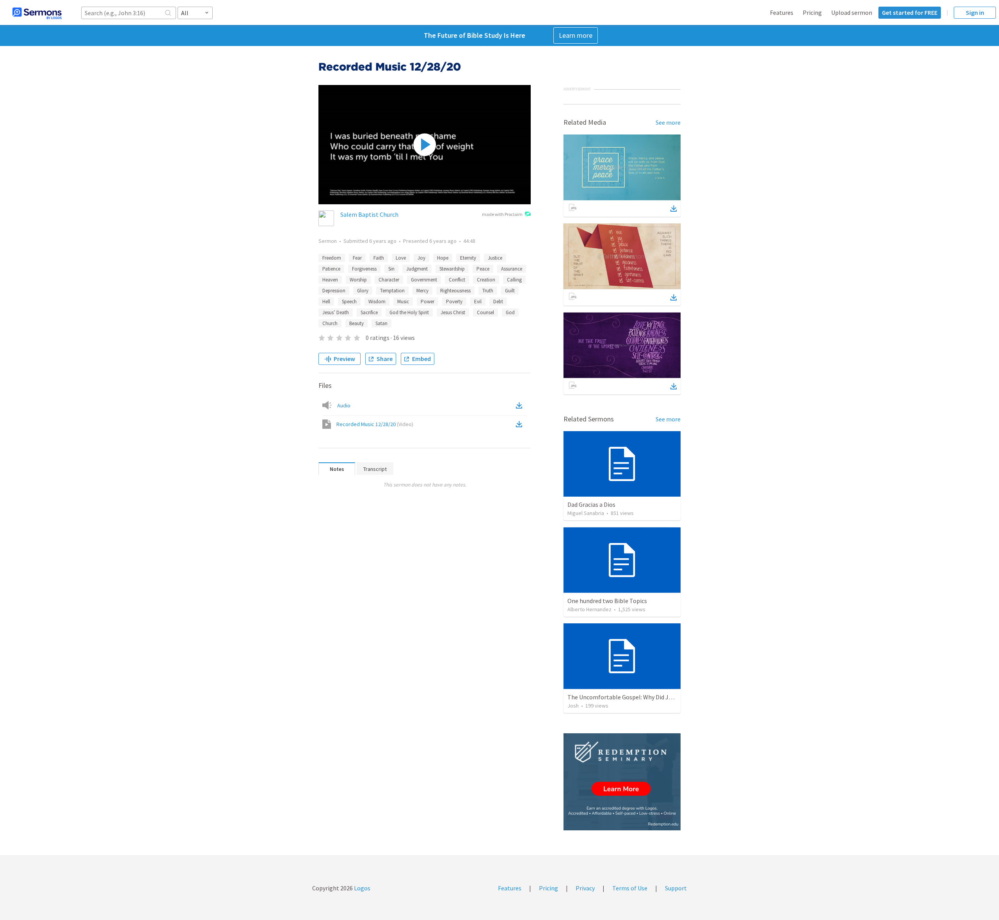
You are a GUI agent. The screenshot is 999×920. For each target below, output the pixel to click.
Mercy (422, 290)
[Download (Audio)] (520, 405)
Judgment (417, 268)
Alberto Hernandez (589, 609)
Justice (495, 258)
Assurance (511, 268)
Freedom (331, 258)
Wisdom (377, 301)
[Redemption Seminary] (622, 781)
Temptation (392, 290)
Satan (381, 323)
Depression (333, 290)
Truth (487, 290)
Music (403, 301)
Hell (326, 301)
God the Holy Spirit (409, 312)
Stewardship (452, 268)
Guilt (510, 290)
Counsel (485, 312)
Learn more (575, 35)
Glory (362, 290)
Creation (486, 279)
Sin (391, 268)
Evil (478, 301)
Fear (357, 258)
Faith (378, 258)
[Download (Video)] (520, 424)
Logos (361, 888)
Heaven (330, 279)
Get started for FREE (909, 12)
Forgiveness (364, 268)
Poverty (454, 301)
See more (668, 122)
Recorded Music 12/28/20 (374, 424)
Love (401, 258)
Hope (442, 258)
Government (424, 279)
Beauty (356, 323)
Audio (343, 405)
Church (330, 323)
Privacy (585, 888)
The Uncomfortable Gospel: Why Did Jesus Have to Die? (641, 697)
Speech (349, 301)
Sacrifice (369, 312)
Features (781, 12)
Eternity (468, 258)
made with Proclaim (502, 214)
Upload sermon (851, 12)
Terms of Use (629, 888)
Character (389, 279)
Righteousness (455, 290)
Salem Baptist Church (369, 214)
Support (676, 888)
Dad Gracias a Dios (591, 504)
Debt (498, 301)
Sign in (975, 12)
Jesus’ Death (335, 312)
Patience (331, 268)
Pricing (812, 12)
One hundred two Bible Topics (607, 601)
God (510, 312)
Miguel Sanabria (585, 513)
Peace (482, 268)
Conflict (457, 279)
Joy (421, 258)
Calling (514, 279)
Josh (573, 705)
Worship (358, 279)
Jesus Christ (453, 312)
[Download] (673, 208)
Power (427, 301)
